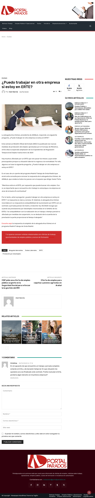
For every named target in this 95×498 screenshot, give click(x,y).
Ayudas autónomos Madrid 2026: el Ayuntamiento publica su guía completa (83, 155)
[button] (90, 26)
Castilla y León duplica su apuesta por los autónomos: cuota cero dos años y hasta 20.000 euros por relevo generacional (83, 143)
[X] (63, 485)
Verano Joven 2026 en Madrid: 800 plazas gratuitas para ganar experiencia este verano (51, 339)
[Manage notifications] (89, 493)
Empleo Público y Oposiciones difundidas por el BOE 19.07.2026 (11, 340)
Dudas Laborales (31, 250)
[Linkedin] (44, 485)
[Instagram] (37, 485)
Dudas (9, 37)
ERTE (41, 250)
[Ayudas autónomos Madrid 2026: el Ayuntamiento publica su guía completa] (69, 154)
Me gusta (69, 85)
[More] (48, 99)
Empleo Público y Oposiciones (11, 335)
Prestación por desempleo (12, 254)
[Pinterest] (50, 485)
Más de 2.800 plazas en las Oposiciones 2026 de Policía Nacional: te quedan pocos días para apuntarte (31, 339)
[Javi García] (4, 91)
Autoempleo (79, 136)
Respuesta (14, 378)
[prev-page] (3, 348)
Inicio (3, 37)
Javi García (13, 92)
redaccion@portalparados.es (54, 479)
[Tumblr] (57, 485)
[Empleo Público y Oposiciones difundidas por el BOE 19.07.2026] (11, 332)
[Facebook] (31, 485)
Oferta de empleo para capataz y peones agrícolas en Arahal (48, 282)
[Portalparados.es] (14, 10)
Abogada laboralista (16, 250)
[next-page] (7, 348)
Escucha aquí (7, 223)
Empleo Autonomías (51, 334)
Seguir (79, 85)
